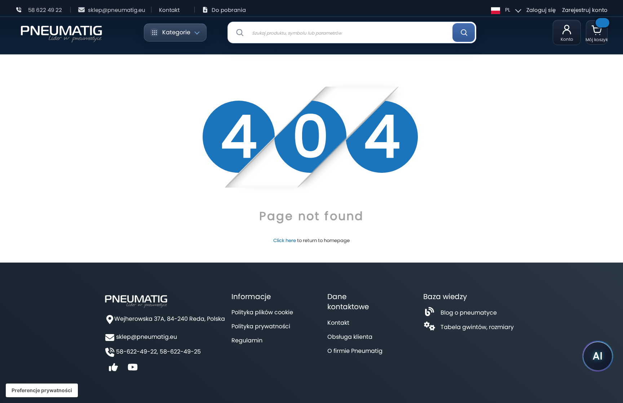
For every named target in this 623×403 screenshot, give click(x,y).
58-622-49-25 (180, 352)
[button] (505, 9)
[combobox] (351, 32)
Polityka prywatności (260, 326)
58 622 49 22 (45, 10)
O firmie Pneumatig (355, 351)
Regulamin (246, 340)
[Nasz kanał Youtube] (133, 369)
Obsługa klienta (349, 337)
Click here (284, 240)
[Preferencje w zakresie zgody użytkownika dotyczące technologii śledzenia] (42, 390)
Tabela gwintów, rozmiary (477, 327)
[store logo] (61, 32)
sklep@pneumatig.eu (116, 10)
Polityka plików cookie (262, 312)
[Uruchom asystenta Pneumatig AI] (597, 356)
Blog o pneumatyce (469, 312)
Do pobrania (229, 10)
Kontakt (169, 10)
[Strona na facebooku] (113, 369)
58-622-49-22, (137, 352)
